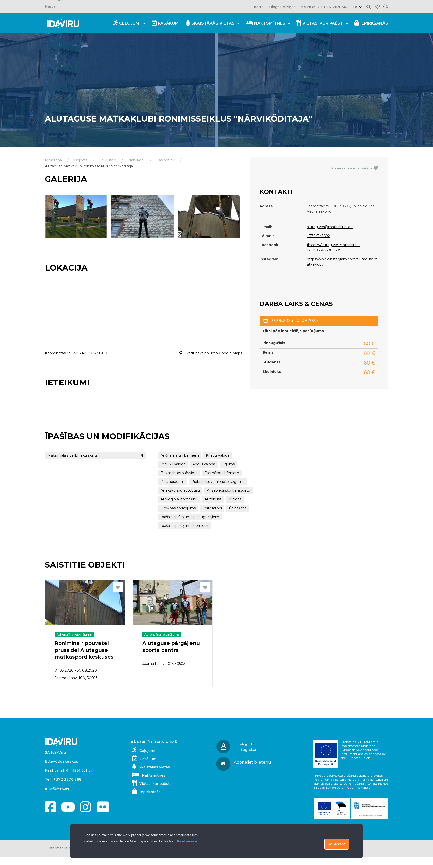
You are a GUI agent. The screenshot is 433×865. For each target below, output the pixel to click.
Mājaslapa (53, 160)
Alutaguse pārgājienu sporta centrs (171, 646)
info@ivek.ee (57, 788)
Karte (259, 7)
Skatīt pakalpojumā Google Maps (213, 353)
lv (355, 7)
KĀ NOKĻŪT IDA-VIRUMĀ (324, 7)
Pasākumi (169, 23)
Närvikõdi (136, 160)
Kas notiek (165, 160)
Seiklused (107, 160)
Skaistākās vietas (213, 23)
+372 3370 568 (67, 779)
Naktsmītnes (269, 23)
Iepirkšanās (374, 23)
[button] (369, 7)
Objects (80, 160)
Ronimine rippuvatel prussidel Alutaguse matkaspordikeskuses (84, 650)
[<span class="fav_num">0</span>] (377, 7)
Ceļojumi (130, 23)
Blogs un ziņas (282, 7)
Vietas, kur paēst (322, 23)
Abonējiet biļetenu (252, 762)
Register (248, 749)
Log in (245, 743)
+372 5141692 (318, 236)
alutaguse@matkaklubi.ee (330, 227)
